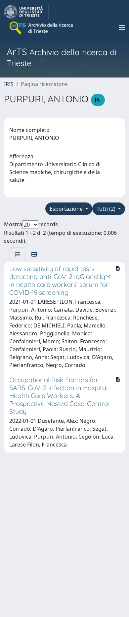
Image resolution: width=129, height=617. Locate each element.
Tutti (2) (107, 208)
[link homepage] (26, 12)
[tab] (17, 254)
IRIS (9, 84)
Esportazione (67, 208)
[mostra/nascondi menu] (122, 27)
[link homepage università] (41, 28)
